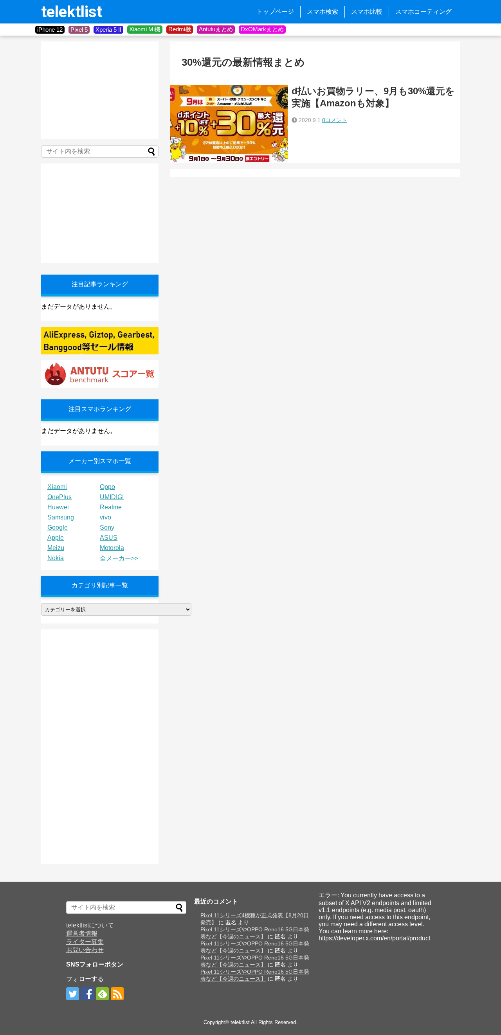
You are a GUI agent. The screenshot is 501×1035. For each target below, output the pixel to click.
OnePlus (59, 497)
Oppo (107, 486)
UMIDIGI (112, 497)
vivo (105, 517)
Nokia (55, 558)
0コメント (334, 120)
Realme (111, 507)
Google (57, 527)
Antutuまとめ (216, 29)
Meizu (55, 547)
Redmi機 (179, 29)
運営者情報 (81, 933)
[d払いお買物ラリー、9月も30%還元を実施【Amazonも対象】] (229, 124)
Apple (55, 537)
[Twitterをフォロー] (72, 993)
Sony (107, 527)
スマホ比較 (366, 11)
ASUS (108, 537)
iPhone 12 (50, 29)
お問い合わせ (85, 950)
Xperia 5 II (108, 29)
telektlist (71, 12)
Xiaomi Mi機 (144, 29)
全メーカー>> (119, 558)
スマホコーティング (423, 11)
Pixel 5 (79, 29)
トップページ (275, 11)
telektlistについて (90, 925)
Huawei (58, 507)
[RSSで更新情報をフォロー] (117, 993)
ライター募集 (85, 941)
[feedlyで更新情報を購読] (102, 993)
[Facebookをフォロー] (87, 993)
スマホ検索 (322, 11)
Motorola (112, 547)
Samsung (60, 517)
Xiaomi (57, 486)
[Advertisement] (100, 90)
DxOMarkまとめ (262, 29)
